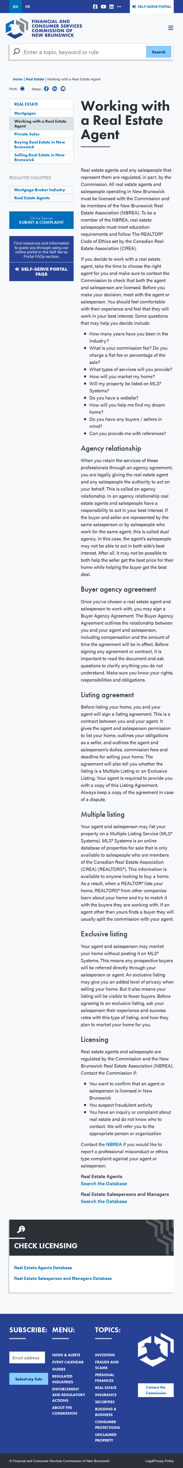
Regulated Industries (62, 1379)
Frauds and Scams (107, 1365)
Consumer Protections (107, 1424)
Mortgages (25, 113)
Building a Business (105, 1412)
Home (18, 78)
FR (27, 6)
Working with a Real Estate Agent (40, 123)
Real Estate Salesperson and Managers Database (63, 1278)
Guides (59, 1369)
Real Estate (35, 78)
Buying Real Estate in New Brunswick (39, 144)
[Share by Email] (63, 89)
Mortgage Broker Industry (39, 189)
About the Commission (64, 1410)
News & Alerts (66, 1354)
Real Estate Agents (32, 197)
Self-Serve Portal (154, 6)
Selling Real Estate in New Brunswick (39, 157)
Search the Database (104, 1183)
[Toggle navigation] (170, 28)
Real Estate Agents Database (43, 1267)
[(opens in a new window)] (95, 6)
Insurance (106, 1394)
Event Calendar (68, 1362)
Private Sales (27, 134)
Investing (105, 1354)
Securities (105, 1401)
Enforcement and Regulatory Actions (68, 1395)
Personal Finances (104, 1377)
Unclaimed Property (106, 1437)
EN (15, 6)
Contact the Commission (156, 1390)
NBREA (114, 1144)
